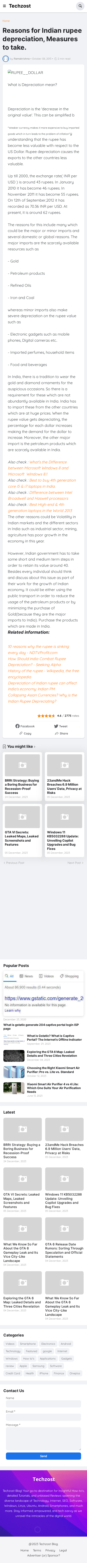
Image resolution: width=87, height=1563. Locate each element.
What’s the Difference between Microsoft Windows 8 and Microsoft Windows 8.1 (38, 468)
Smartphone (28, 1343)
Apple (23, 1366)
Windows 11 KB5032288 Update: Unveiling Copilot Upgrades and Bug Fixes (63, 840)
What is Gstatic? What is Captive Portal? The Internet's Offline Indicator (54, 1037)
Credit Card (13, 1373)
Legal (63, 1550)
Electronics (48, 1343)
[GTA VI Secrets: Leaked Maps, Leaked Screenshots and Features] (22, 817)
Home (6, 21)
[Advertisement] (43, 912)
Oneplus (75, 1373)
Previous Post (15, 863)
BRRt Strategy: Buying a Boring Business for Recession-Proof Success (22, 786)
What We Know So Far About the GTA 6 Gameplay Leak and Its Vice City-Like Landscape (20, 1252)
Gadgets (66, 1358)
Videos (10, 1343)
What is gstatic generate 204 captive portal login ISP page (41, 1026)
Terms (37, 1550)
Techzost (20, 6)
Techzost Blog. (48, 1544)
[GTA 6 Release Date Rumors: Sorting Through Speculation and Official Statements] (64, 1229)
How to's (28, 1358)
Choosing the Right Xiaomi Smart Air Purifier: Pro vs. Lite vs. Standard (53, 1069)
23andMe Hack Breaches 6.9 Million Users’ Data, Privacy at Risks (64, 786)
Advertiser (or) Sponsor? (43, 1555)
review (10, 1366)
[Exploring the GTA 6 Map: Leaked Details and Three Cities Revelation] (13, 1056)
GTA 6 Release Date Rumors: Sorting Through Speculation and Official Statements (64, 1250)
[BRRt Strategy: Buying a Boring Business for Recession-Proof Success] (22, 765)
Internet (62, 1351)
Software (56, 1366)
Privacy (50, 1550)
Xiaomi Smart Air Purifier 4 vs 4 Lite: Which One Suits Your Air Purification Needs (54, 1087)
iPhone (43, 1373)
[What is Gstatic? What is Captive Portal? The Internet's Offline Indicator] (13, 1040)
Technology (13, 1351)
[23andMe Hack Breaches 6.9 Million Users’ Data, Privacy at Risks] (64, 765)
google (47, 1351)
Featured (31, 1351)
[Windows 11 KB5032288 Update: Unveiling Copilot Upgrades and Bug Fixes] (64, 817)
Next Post (74, 863)
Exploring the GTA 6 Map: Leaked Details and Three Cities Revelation (52, 1053)
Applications (48, 1358)
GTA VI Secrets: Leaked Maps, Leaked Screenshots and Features (22, 838)
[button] (6, 6)
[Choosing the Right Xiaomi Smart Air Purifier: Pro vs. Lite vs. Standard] (13, 1072)
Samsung (38, 1366)
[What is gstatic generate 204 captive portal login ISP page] (43, 993)
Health (30, 1373)
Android (66, 1343)
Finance (59, 1373)
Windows (12, 1358)
